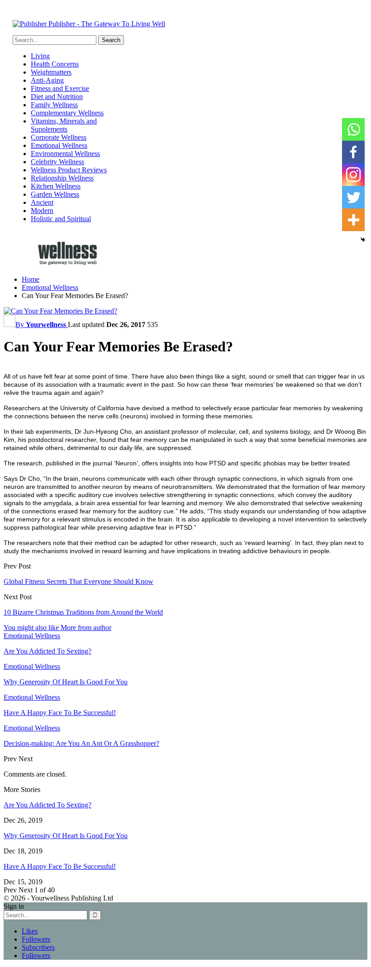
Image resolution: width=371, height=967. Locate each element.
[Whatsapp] (353, 129)
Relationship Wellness (62, 178)
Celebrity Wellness (57, 162)
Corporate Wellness (58, 137)
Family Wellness (54, 105)
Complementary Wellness (67, 113)
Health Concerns (55, 64)
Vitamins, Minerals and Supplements (64, 125)
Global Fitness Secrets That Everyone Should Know (78, 581)
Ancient (42, 202)
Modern (42, 210)
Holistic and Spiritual (61, 219)
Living (40, 56)
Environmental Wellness (65, 153)
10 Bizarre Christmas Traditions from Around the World (83, 612)
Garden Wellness (55, 194)
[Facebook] (353, 152)
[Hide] (362, 239)
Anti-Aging (47, 80)
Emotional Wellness (59, 145)
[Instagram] (353, 174)
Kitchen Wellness (56, 186)
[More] (353, 220)
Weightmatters (51, 72)
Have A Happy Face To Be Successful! (60, 866)
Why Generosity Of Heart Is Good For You (66, 835)
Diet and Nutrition (57, 96)
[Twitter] (353, 197)
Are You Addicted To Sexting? (47, 805)
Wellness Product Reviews (69, 170)
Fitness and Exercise (60, 88)
